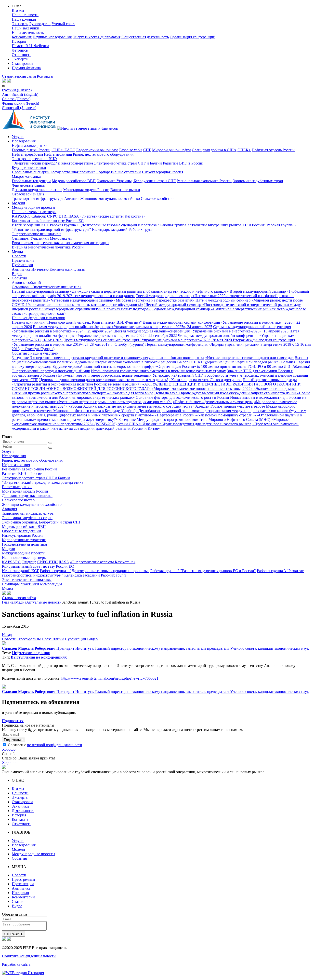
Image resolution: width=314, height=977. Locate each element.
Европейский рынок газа (97, 150)
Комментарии (61, 269)
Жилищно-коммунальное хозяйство (110, 198)
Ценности (20, 793)
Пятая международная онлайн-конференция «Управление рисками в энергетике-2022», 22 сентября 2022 (155, 333)
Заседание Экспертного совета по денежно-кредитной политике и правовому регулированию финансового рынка (108, 358)
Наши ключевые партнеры (34, 212)
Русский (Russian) (17, 90)
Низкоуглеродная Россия (162, 172)
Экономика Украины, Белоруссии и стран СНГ (136, 181)
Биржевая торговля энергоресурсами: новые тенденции (105, 375)
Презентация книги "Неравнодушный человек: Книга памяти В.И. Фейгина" (77, 322)
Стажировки (22, 63)
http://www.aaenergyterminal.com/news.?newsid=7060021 (109, 678)
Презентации (23, 260)
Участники (39, 238)
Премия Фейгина (26, 68)
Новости (19, 256)
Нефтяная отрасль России (273, 150)
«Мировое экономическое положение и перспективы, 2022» (202, 388)
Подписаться (13, 721)
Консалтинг (22, 37)
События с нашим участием (35, 353)
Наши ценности (25, 15)
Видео (17, 274)
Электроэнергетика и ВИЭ (34, 159)
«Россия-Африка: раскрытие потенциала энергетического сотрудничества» (131, 406)
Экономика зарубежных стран (258, 181)
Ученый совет (63, 24)
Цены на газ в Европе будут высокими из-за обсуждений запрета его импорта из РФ (225, 393)
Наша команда (24, 19)
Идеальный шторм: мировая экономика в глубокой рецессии (125, 362)
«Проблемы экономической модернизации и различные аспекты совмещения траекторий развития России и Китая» (155, 426)
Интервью (40, 269)
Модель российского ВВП (74, 181)
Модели (18, 203)
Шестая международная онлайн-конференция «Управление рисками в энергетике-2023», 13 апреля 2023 (200, 331)
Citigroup (38, 216)
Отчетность (21, 55)
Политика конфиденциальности (29, 956)
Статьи (79, 269)
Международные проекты (33, 207)
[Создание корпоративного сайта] (23, 973)
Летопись (20, 50)
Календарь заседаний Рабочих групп (123, 229)
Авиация (71, 198)
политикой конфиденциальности (54, 745)
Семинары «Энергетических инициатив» (46, 287)
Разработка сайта (16, 964)
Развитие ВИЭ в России (183, 163)
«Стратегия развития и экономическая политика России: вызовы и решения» (76, 384)
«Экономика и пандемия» (275, 388)
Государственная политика (73, 172)
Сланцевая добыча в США (214, 150)
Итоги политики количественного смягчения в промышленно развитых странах (158, 371)
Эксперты (20, 24)
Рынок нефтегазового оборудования (103, 154)
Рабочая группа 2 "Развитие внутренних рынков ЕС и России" (213, 225)
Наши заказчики (25, 28)
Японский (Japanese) (19, 108)
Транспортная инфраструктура (37, 198)
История (19, 41)
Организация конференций (192, 37)
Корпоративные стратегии (118, 172)
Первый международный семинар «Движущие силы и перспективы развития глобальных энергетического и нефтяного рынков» (120, 291)
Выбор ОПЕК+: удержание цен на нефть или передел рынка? (228, 362)
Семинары (20, 238)
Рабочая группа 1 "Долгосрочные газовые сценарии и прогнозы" (104, 225)
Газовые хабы (130, 150)
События (19, 278)
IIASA (73, 216)
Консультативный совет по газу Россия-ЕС (48, 221)
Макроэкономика (26, 176)
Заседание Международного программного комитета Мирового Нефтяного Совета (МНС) (194, 419)
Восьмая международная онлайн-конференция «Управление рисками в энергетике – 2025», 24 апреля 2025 (122, 327)
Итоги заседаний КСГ (30, 225)
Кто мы (18, 10)
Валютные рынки (125, 190)
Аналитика (21, 269)
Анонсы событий (26, 282)
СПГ (147, 150)
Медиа (17, 251)
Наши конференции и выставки (38, 318)
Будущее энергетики (29, 167)
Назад (7, 635)
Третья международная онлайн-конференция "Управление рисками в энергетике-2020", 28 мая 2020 (148, 340)
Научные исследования (52, 37)
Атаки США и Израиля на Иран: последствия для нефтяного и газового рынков (184, 424)
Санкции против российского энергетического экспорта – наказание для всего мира (82, 393)
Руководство (40, 24)
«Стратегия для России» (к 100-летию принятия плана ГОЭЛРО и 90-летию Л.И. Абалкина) (232, 366)
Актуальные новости (44, 602)
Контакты (45, 76)
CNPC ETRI (57, 216)
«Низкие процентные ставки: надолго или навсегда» (249, 358)
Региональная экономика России (204, 181)
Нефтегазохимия (58, 154)
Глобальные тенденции (31, 181)
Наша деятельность (28, 32)
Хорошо (8, 749)
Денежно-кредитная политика (37, 190)
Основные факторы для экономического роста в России (182, 397)
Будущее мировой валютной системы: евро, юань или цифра (103, 366)
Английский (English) (20, 94)
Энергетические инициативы (36, 234)
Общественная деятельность (145, 37)
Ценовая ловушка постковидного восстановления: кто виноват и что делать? (103, 380)
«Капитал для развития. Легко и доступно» (205, 380)
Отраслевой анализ (28, 194)
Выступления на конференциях (39, 657)
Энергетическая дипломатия (96, 37)
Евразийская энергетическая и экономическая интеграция (60, 243)
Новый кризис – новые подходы (270, 380)
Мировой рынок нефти (171, 150)
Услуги (18, 137)
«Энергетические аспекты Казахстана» (112, 216)
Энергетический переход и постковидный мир (51, 371)
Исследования (24, 141)
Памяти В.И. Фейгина (30, 46)
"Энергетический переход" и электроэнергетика (52, 163)
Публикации (22, 265)
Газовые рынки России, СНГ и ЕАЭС (43, 150)
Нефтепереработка (27, 154)
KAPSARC (21, 216)
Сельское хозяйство (157, 198)
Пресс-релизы (29, 639)
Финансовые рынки (28, 185)
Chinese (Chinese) (16, 99)
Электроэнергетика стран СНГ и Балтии (128, 163)
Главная (8, 602)
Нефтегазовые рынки (30, 145)
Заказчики (20, 806)
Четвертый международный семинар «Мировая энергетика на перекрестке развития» (123, 300)
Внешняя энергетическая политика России (48, 247)
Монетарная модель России (86, 190)
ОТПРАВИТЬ (13, 934)
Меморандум (61, 238)
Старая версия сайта (19, 76)
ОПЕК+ (244, 150)
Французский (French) (20, 103)
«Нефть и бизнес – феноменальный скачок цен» (213, 402)
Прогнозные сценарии (31, 172)
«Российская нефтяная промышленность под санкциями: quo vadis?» (114, 402)
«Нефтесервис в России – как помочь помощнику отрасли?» (205, 415)
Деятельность (23, 811)
